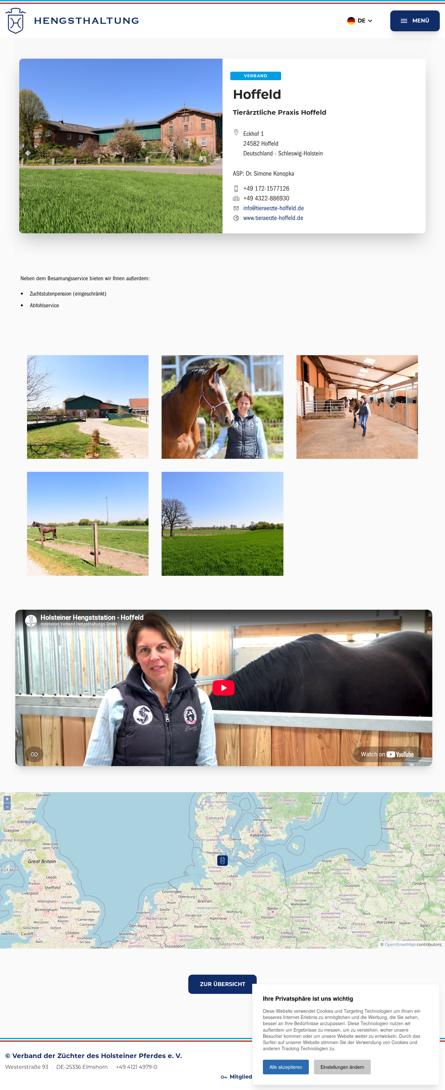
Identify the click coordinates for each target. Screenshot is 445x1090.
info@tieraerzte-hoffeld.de (273, 208)
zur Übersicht (222, 984)
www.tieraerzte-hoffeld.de (273, 218)
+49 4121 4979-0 (136, 1067)
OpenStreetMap (400, 944)
